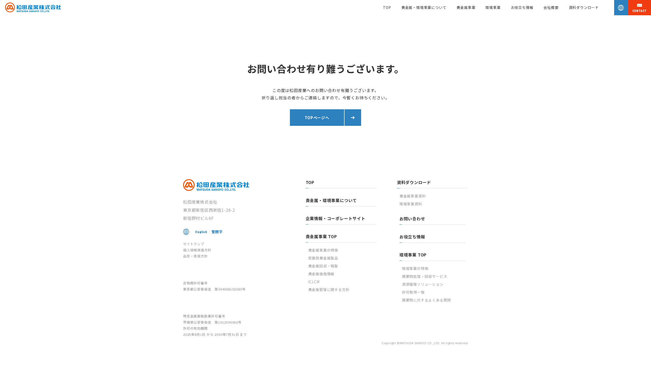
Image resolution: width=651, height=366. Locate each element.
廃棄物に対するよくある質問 (426, 299)
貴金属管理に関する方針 (329, 289)
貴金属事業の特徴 (323, 250)
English (201, 232)
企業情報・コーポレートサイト (335, 218)
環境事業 (492, 7)
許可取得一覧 (413, 292)
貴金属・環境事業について (424, 7)
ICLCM (314, 281)
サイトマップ (193, 243)
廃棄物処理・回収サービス (424, 276)
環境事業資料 (411, 203)
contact (639, 11)
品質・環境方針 (195, 256)
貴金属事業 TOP (321, 236)
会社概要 (550, 7)
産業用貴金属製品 (323, 258)
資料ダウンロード (584, 7)
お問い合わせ (412, 219)
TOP (387, 7)
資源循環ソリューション (422, 284)
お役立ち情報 (522, 7)
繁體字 (217, 232)
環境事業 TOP (413, 255)
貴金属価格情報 (321, 273)
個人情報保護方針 (197, 250)
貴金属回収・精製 (323, 265)
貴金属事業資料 (413, 196)
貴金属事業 (465, 7)
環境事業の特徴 (415, 268)
